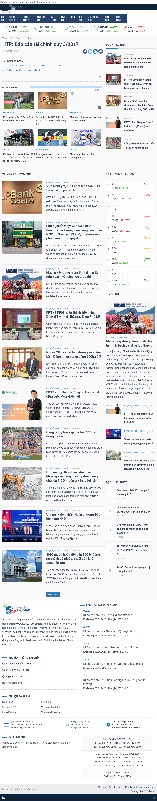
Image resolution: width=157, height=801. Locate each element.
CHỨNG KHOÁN (12, 18)
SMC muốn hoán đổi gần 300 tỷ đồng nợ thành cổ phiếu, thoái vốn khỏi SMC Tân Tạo (73, 559)
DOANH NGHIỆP (26, 18)
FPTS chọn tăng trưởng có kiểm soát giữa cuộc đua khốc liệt (138, 126)
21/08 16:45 (75, 551)
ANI (114, 269)
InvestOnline (9, 712)
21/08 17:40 (75, 468)
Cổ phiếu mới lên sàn (120, 174)
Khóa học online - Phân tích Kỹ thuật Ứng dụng (112, 631)
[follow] (3, 798)
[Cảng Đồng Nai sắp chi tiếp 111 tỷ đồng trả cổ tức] (113, 143)
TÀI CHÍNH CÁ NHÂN (93, 18)
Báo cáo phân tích (12, 683)
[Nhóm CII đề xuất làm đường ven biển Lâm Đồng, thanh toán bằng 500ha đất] (113, 100)
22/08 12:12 (128, 97)
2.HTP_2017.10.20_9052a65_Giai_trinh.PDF (21, 70)
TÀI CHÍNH (53, 18)
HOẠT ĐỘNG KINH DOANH (57, 182)
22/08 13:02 (128, 54)
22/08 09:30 (128, 139)
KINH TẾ (73, 18)
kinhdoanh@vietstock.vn (22, 727)
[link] (5, 12)
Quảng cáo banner (12, 676)
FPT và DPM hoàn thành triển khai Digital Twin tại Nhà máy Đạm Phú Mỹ (138, 84)
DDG (114, 248)
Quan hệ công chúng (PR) (16, 663)
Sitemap (102, 787)
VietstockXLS (9, 707)
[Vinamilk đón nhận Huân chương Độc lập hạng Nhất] (22, 526)
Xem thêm (53, 594)
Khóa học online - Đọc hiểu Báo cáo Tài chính (111, 647)
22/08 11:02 (128, 118)
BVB (114, 216)
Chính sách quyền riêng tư (139, 787)
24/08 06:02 (121, 575)
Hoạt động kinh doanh (116, 337)
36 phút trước (76, 222)
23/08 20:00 (121, 558)
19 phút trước (76, 182)
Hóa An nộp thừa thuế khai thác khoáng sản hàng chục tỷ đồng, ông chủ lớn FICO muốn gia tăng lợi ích (72, 476)
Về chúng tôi (116, 787)
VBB (114, 227)
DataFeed (7, 702)
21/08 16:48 (75, 511)
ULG (114, 184)
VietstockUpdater (50, 707)
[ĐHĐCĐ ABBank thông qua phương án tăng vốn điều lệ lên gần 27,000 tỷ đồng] (113, 455)
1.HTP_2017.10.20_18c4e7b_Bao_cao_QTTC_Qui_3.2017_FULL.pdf (31, 65)
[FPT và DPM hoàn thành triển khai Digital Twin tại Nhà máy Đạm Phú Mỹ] (113, 79)
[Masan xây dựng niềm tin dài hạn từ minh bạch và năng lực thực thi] (113, 58)
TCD (114, 205)
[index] (7, 27)
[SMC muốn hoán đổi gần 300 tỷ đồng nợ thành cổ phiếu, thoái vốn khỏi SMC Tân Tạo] (22, 565)
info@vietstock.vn (79, 727)
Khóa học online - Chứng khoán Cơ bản (107, 615)
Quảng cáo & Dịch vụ (142, 791)
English (52, 2)
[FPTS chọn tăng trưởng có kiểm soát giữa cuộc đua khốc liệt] (113, 122)
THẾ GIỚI (80, 18)
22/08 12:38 (128, 76)
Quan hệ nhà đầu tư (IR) (15, 670)
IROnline (46, 702)
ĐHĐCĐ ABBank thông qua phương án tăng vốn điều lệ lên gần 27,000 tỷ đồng (139, 464)
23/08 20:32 (121, 537)
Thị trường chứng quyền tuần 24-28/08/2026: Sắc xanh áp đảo (133, 550)
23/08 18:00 (121, 516)
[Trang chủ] (16, 608)
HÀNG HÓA (63, 18)
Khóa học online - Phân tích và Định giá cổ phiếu (113, 663)
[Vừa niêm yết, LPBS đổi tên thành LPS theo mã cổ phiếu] (22, 197)
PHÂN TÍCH (107, 18)
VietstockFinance (50, 712)
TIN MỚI (2, 18)
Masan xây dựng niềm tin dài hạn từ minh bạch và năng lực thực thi (138, 62)
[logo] (16, 7)
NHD (114, 280)
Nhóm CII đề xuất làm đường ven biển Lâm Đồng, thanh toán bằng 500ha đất (139, 105)
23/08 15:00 (121, 499)
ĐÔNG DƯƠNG (118, 18)
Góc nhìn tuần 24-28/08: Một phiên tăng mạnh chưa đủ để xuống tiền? (132, 528)
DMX (114, 194)
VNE (114, 237)
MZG (114, 259)
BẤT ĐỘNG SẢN (41, 18)
